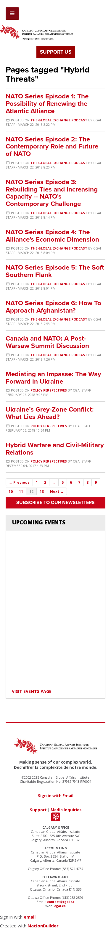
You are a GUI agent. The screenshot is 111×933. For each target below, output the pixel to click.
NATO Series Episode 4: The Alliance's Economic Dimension (52, 235)
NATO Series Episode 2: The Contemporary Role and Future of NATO (52, 146)
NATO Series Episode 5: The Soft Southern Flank (55, 271)
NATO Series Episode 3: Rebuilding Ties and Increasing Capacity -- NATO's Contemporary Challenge (52, 193)
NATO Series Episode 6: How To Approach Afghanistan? (53, 306)
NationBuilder (43, 926)
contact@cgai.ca (60, 902)
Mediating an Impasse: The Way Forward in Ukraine (53, 377)
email (30, 917)
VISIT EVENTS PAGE (32, 691)
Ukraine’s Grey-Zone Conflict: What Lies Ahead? (50, 413)
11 (21, 491)
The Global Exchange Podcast (58, 120)
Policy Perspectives (48, 390)
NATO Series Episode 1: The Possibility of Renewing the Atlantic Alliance (47, 103)
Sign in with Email (55, 795)
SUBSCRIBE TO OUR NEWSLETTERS (55, 503)
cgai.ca (60, 906)
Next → (57, 491)
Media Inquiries (66, 810)
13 (42, 491)
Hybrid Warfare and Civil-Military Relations (55, 448)
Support (38, 810)
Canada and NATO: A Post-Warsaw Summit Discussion (47, 342)
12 (31, 491)
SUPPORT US (55, 52)
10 (11, 491)
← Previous (19, 482)
